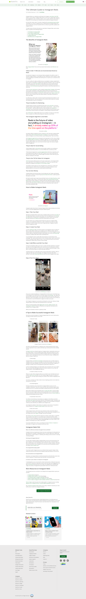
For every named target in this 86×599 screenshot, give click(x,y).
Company (38, 1)
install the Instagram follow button (34, 485)
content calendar (55, 393)
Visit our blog (28, 482)
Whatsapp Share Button (19, 559)
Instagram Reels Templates (49, 89)
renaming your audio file (30, 305)
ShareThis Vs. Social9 (18, 587)
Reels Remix (41, 91)
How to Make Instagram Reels (33, 33)
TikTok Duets (56, 91)
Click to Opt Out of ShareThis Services (49, 567)
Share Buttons (17, 553)
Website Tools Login (70, 1)
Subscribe (55, 507)
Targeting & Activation (32, 553)
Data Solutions (30, 1)
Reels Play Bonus (54, 178)
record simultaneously (34, 85)
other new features (33, 89)
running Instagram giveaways (45, 483)
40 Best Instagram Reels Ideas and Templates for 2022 (38, 478)
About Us (44, 551)
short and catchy (50, 105)
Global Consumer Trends (33, 570)
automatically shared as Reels (53, 22)
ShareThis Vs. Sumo (18, 589)
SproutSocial (30, 464)
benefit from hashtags (38, 360)
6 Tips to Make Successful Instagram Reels (36, 34)
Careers (44, 553)
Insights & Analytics (32, 555)
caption (37, 413)
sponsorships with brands (47, 174)
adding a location (52, 304)
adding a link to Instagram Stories (32, 483)
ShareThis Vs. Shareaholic (19, 585)
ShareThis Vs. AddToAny (19, 581)
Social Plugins (17, 570)
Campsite (55, 422)
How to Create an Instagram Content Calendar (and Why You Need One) (41, 479)
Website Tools (22, 1)
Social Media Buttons (18, 555)
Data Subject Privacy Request (48, 571)
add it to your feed (33, 375)
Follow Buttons (17, 562)
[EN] (84, 2)
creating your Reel (32, 229)
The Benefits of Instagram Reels (34, 31)
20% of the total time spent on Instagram (40, 134)
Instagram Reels (31, 66)
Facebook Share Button (19, 557)
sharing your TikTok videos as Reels (43, 163)
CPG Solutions (31, 564)
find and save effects (38, 254)
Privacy (44, 563)
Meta (46, 131)
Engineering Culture (46, 555)
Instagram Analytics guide (39, 406)
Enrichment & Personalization (34, 557)
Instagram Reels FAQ (32, 35)
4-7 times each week (48, 390)
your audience (36, 218)
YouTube (56, 214)
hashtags (51, 295)
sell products (38, 148)
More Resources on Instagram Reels (35, 36)
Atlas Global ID (31, 568)
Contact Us (61, 1)
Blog (44, 1)
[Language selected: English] (84, 2)
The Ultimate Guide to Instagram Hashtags (36, 477)
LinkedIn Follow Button (19, 568)
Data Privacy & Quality (32, 566)
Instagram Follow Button (19, 564)
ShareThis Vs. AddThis (18, 579)
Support (16, 572)
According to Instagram (36, 181)
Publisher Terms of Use (47, 569)
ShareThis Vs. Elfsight (18, 583)
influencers (54, 66)
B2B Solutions (31, 562)
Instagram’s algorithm (32, 138)
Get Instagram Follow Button (44, 490)
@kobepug (43, 291)
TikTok (27, 160)
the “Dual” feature (37, 83)
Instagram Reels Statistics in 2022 (34, 476)
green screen (54, 93)
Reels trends (30, 351)
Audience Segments (32, 559)
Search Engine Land (34, 445)
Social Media (42, 12)
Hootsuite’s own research (31, 400)
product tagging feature (43, 152)
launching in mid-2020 (54, 16)
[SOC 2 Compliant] (31, 595)
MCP (16, 551)
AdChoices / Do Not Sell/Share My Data (49, 565)
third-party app (56, 233)
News (44, 557)
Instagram (46, 64)
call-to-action (33, 415)
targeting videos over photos (33, 139)
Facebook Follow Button (19, 566)
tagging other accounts (43, 304)
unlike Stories (30, 112)
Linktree (50, 422)
